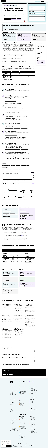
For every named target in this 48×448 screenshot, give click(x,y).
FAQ (37, 58)
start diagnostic (14, 19)
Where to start (39, 45)
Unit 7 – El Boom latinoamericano (10, 143)
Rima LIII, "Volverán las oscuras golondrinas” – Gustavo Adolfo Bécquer (13, 119)
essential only (3, 446)
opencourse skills (22, 218)
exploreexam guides (6, 216)
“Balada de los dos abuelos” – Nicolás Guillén (19, 138)
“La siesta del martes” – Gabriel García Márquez (20, 148)
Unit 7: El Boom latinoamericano (5, 329)
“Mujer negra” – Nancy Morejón (9, 139)
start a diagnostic (20, 39)
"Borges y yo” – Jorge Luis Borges (9, 146)
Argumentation (31, 215)
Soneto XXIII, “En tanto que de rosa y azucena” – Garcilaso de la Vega (13, 103)
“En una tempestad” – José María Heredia (10, 118)
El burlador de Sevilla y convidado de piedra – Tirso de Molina (12, 112)
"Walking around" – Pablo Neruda (9, 138)
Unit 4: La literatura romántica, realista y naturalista (6, 316)
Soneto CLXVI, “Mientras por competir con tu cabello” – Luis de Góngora (13, 108)
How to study (38, 53)
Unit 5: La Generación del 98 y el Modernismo (18, 316)
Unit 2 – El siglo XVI (8, 95)
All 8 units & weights (39, 49)
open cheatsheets (6, 286)
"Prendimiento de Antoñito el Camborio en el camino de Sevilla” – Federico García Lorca (15, 137)
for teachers (19, 19)
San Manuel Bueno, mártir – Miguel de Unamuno (10, 127)
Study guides (38, 57)
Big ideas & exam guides (40, 52)
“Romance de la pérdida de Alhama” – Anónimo (23, 93)
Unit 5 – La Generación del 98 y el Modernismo (12, 123)
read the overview (6, 39)
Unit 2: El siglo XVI (16, 304)
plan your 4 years (6, 292)
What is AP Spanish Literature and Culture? (40, 46)
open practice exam (6, 280)
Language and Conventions (23, 216)
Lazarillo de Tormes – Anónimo (8, 98)
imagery (16, 230)
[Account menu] (45, 1)
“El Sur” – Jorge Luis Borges (17, 146)
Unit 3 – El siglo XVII (8, 105)
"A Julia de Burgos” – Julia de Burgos (18, 139)
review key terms (22, 280)
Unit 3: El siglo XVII (28, 304)
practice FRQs (11, 374)
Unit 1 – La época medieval (9, 89)
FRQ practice (38, 54)
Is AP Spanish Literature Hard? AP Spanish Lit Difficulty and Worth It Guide (10, 214)
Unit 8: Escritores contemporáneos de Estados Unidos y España (18, 329)
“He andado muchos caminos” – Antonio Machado (23, 127)
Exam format (38, 48)
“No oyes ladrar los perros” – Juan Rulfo (10, 147)
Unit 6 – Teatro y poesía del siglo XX (11, 131)
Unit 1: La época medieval (6, 304)
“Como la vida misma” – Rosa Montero (24, 158)
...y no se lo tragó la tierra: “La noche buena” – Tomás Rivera (12, 158)
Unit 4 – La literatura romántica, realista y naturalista (14, 114)
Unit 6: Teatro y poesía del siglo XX (29, 316)
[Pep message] (25, 21)
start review (6, 374)
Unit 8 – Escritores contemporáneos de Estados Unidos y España (15, 152)
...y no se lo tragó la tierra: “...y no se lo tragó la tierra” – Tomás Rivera (13, 157)
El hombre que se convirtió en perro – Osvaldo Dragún (11, 136)
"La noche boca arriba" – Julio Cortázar (9, 148)
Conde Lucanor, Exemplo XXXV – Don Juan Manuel (11, 93)
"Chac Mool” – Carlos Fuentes (19, 147)
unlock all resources (7, 19)
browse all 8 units (35, 39)
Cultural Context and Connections (24, 215)
